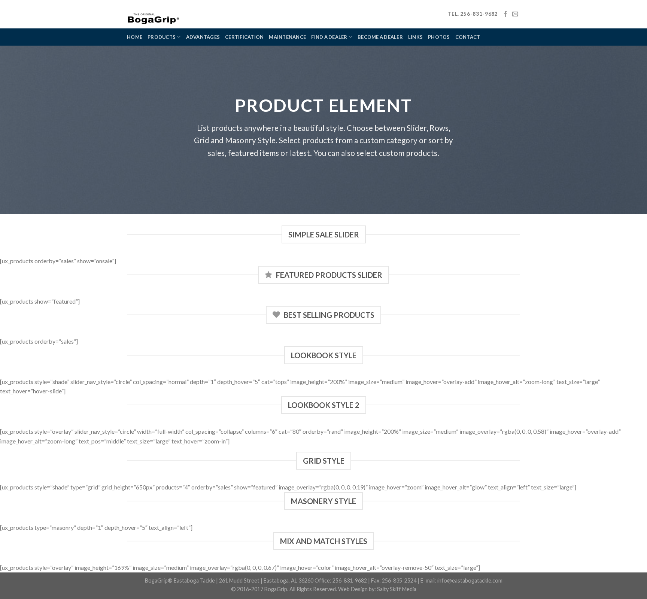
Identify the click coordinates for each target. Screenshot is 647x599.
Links (415, 37)
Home (134, 37)
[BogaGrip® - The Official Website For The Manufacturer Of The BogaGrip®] (173, 14)
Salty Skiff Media (396, 589)
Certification (244, 37)
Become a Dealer (380, 37)
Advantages (203, 37)
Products (162, 37)
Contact (467, 37)
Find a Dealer (329, 37)
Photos (439, 37)
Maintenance (287, 37)
